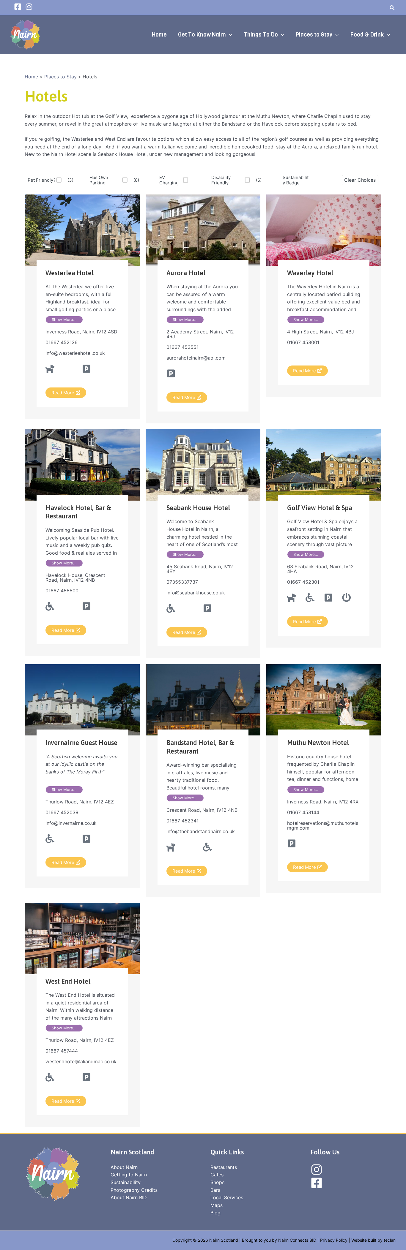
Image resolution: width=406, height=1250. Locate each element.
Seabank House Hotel (198, 508)
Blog (215, 1213)
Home (159, 34)
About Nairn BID (129, 1197)
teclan (390, 1240)
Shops (217, 1182)
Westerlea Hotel (69, 273)
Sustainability (126, 1182)
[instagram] (30, 6)
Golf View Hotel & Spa (319, 508)
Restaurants (223, 1167)
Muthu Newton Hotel (318, 742)
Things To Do (261, 34)
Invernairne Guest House (81, 742)
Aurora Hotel (185, 273)
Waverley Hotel (310, 273)
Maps (216, 1205)
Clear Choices (360, 180)
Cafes (217, 1175)
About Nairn (124, 1167)
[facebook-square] (19, 6)
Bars (215, 1190)
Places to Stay (313, 34)
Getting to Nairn (129, 1175)
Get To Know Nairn (202, 34)
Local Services (226, 1197)
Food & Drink (367, 34)
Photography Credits (134, 1190)
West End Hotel (67, 981)
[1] (193, 180)
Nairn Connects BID (297, 1240)
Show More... (64, 319)
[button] (392, 8)
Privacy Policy (333, 1240)
